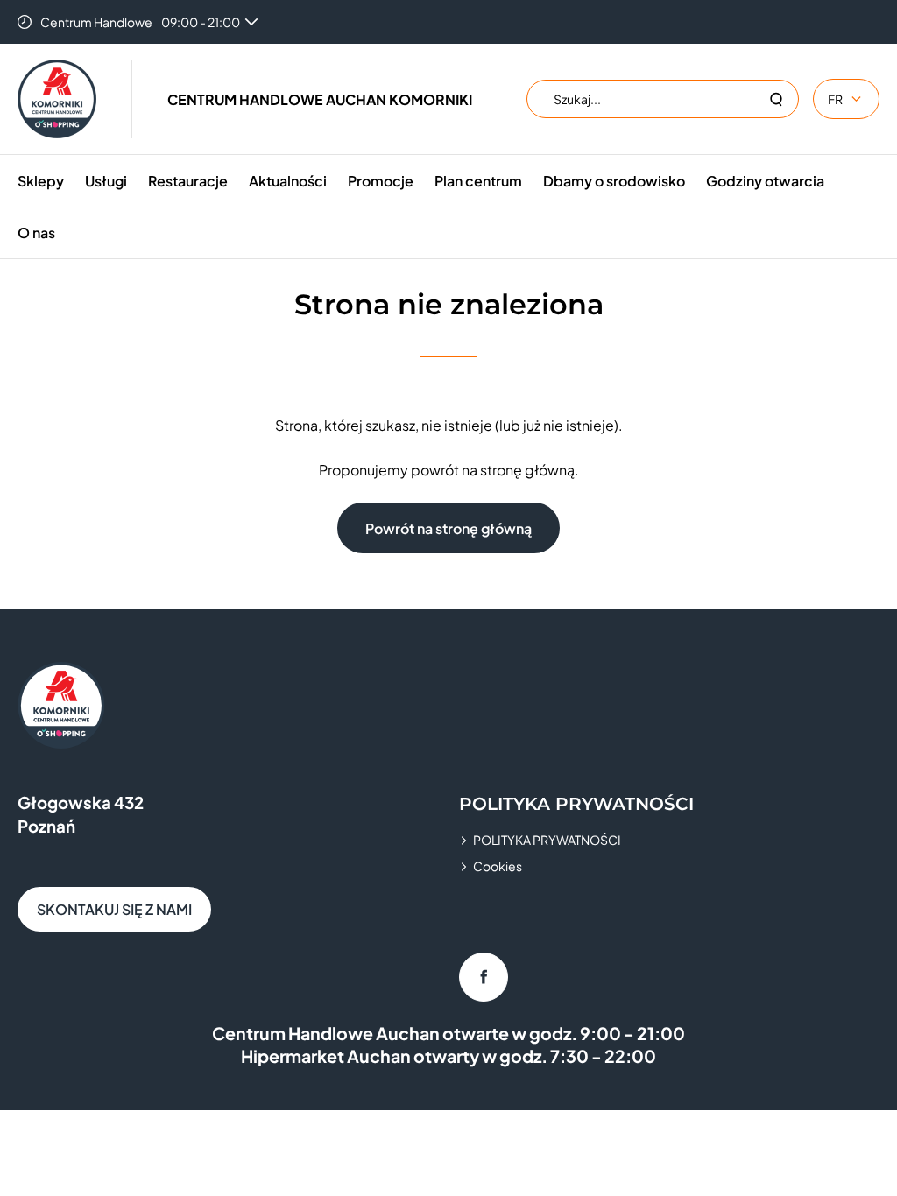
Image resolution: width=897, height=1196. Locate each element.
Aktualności (288, 181)
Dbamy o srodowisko (614, 181)
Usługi (106, 181)
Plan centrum (478, 181)
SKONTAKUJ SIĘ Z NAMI (114, 909)
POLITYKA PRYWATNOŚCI (547, 840)
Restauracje (188, 181)
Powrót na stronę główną (448, 528)
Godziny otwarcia (765, 181)
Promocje (380, 181)
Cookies (497, 866)
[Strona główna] (57, 99)
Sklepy (41, 181)
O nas (36, 232)
